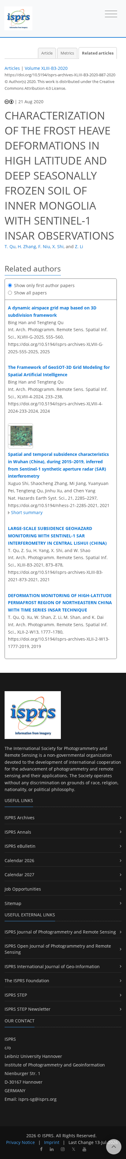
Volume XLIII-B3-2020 (46, 68)
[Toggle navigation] (111, 14)
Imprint (51, 1142)
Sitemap (13, 903)
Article (47, 53)
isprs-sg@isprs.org (37, 1099)
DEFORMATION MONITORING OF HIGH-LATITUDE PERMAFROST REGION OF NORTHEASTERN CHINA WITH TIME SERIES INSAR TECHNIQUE (60, 603)
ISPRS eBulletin (20, 846)
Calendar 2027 (19, 874)
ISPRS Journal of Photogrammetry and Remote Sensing (60, 932)
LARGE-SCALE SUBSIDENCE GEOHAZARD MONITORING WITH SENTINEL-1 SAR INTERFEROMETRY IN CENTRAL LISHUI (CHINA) (57, 535)
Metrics (67, 53)
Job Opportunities (23, 889)
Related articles (97, 53)
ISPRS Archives (20, 817)
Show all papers (30, 293)
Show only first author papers (44, 285)
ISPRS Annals (18, 832)
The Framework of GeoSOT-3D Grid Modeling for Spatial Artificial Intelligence (59, 370)
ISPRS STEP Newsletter (27, 1009)
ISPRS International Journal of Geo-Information (52, 966)
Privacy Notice (20, 1142)
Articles (12, 68)
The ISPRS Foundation (27, 980)
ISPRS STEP (16, 995)
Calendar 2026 (19, 860)
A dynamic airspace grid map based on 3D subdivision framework (52, 311)
